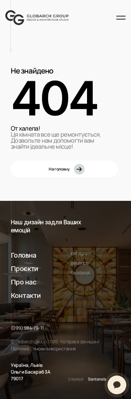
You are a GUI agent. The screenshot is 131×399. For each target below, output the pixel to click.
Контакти (26, 296)
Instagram (81, 253)
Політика (20, 348)
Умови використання (54, 348)
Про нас (24, 282)
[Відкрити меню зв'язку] (116, 384)
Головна (24, 255)
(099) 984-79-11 (27, 327)
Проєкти (24, 269)
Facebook (80, 272)
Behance (79, 263)
